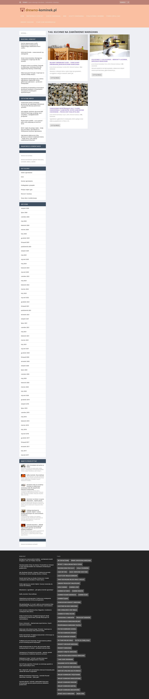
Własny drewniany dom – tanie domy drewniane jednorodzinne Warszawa (64, 63)
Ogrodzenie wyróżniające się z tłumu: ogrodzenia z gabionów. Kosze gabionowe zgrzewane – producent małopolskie (67, 110)
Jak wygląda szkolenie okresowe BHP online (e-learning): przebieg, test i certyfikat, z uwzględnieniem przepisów (32, 114)
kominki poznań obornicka (67, 595)
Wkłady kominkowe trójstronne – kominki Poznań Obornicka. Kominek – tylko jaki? (34, 676)
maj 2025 (23, 255)
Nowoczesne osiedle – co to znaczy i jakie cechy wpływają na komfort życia (32, 122)
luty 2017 (24, 451)
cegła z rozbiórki (83, 568)
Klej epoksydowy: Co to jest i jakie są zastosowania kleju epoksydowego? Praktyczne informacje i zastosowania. (36, 605)
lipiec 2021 (24, 323)
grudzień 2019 (25, 399)
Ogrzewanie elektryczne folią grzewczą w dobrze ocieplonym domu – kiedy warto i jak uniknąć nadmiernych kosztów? (32, 137)
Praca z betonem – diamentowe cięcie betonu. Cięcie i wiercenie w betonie (35, 624)
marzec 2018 (25, 425)
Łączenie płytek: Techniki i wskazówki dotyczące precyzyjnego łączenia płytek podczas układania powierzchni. (33, 683)
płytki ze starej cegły (82, 640)
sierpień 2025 (25, 251)
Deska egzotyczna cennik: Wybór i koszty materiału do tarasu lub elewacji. (36, 584)
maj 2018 (23, 416)
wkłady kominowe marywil (67, 686)
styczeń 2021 (25, 348)
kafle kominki (62, 587)
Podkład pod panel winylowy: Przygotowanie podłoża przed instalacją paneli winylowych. (35, 641)
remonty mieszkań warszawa (68, 644)
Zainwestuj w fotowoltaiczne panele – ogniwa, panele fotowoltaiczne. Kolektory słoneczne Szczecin (35, 653)
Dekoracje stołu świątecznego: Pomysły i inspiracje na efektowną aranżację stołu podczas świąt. (35, 629)
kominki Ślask (83, 595)
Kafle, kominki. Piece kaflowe (35, 475)
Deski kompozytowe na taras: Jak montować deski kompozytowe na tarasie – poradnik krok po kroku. (34, 647)
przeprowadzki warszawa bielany (69, 621)
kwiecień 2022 (25, 285)
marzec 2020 (25, 387)
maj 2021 (23, 331)
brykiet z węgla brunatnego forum (70, 564)
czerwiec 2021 (25, 327)
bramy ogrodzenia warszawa (81, 560)
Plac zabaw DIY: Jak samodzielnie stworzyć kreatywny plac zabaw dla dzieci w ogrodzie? (37, 670)
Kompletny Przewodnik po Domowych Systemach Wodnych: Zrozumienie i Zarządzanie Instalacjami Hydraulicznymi (32, 90)
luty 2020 (24, 391)
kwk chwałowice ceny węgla (67, 610)
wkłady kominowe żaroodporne (68, 690)
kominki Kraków (77, 591)
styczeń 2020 (25, 395)
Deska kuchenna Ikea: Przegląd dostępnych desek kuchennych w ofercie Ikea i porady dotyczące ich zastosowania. (34, 617)
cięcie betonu (62, 572)
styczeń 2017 (25, 455)
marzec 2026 (25, 229)
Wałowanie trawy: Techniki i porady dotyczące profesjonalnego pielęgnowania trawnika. (33, 659)
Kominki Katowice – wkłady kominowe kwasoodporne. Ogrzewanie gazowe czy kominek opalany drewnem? (32, 527)
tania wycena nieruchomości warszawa (71, 655)
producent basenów (83, 617)
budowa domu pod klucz (66, 568)
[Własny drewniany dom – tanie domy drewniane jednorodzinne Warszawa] (68, 47)
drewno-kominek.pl (57, 67)
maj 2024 (23, 263)
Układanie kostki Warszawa (67, 663)
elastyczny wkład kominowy (67, 576)
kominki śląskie (63, 598)
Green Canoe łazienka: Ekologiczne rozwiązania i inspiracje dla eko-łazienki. (31, 59)
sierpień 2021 (25, 319)
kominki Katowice (64, 591)
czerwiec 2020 (25, 374)
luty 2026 (24, 234)
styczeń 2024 (25, 272)
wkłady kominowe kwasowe (67, 682)
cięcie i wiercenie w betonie (78, 572)
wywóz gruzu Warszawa (66, 693)
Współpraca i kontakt (35, 16)
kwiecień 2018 (25, 421)
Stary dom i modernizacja (45, 22)
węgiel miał (80, 693)
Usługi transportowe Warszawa (69, 667)
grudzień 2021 (25, 302)
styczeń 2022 (25, 297)
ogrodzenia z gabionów (66, 617)
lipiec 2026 (24, 212)
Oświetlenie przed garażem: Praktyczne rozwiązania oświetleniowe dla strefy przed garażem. (35, 599)
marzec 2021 (25, 340)
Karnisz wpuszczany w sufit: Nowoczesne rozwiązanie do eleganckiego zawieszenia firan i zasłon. (31, 45)
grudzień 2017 (25, 438)
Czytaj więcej (55, 78)
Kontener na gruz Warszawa (67, 606)
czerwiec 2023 (25, 276)
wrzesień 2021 (25, 314)
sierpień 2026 (25, 208)
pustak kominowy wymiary (67, 636)
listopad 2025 (25, 242)
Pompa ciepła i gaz (113, 16)
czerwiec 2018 (25, 412)
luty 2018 (24, 429)
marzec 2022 (25, 289)
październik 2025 (26, 246)
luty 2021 (24, 344)
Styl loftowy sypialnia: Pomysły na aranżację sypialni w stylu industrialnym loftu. (36, 664)
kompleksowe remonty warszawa (69, 602)
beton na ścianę (63, 560)
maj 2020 (23, 378)
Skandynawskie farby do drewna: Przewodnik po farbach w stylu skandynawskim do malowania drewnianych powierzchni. (36, 566)
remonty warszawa (64, 648)
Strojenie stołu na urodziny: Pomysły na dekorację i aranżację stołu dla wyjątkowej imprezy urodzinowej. (32, 67)
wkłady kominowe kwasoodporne (69, 678)
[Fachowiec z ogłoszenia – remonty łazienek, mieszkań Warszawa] (110, 45)
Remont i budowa (27, 22)
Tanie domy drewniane (65, 659)
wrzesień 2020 (25, 361)
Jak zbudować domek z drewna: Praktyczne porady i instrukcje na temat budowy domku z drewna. (35, 573)
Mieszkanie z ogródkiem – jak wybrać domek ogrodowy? (44, 2)
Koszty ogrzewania (76, 16)
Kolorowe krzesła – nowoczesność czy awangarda (32, 53)
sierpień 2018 (25, 404)
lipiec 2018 (24, 408)
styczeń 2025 (25, 259)
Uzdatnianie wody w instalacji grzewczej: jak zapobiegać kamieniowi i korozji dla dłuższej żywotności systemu (32, 105)
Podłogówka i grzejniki (95, 16)
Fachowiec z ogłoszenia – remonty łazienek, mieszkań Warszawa (109, 60)
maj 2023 (23, 280)
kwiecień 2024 (25, 268)
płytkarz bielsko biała (65, 640)
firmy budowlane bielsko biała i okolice (71, 579)
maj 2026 (23, 221)
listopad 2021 (25, 306)
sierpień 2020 (25, 365)
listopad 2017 (25, 442)
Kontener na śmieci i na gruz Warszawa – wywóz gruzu (35, 499)
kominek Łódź (74, 587)
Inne (64, 16)
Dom (22, 16)
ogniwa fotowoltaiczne (66, 614)
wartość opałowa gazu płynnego (69, 671)
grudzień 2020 (25, 353)
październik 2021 (26, 310)
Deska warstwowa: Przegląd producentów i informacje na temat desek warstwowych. (36, 635)
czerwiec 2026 (25, 217)
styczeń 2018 (25, 434)
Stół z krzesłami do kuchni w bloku (35, 466)
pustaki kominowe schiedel (67, 629)
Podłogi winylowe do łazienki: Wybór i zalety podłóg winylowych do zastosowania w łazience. (32, 512)
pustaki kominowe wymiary (67, 633)
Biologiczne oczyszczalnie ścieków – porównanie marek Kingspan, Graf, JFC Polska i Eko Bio (36, 559)
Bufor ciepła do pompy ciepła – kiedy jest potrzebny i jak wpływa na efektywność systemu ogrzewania (32, 129)
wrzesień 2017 (25, 446)
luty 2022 (24, 293)
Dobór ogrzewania (53, 16)
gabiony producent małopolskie (69, 583)
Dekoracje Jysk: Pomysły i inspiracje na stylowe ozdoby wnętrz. (32, 73)
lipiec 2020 (24, 370)
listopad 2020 (25, 357)
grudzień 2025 (25, 238)
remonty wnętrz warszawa (67, 652)
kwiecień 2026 (25, 225)
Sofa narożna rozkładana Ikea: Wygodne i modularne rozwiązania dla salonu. (35, 610)
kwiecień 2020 (25, 382)
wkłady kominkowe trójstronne (69, 674)
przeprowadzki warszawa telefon (69, 625)
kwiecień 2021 (25, 336)
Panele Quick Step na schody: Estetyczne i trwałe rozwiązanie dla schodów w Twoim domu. (34, 578)
